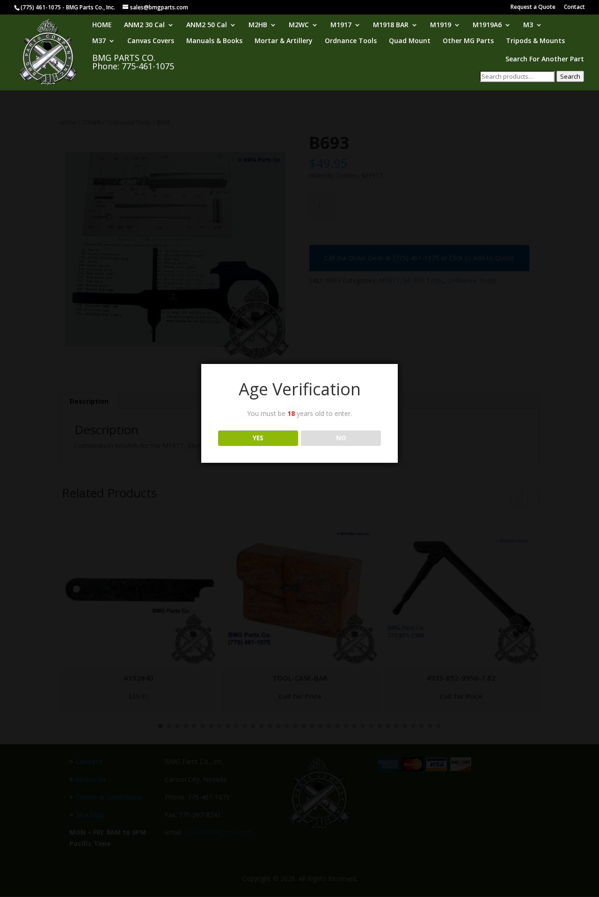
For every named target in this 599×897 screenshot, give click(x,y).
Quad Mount (410, 41)
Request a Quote (533, 7)
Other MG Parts (468, 41)
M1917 (340, 25)
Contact (574, 7)
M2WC (299, 25)
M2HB (257, 25)
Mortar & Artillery (284, 41)
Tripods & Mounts (535, 41)
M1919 (440, 25)
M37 (99, 41)
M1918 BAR (391, 25)
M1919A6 (487, 25)
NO (341, 438)
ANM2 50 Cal (206, 25)
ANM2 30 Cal (144, 25)
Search (570, 76)
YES (258, 438)
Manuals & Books (214, 41)
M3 (528, 25)
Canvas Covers (150, 41)
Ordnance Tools (351, 41)
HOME (102, 25)
